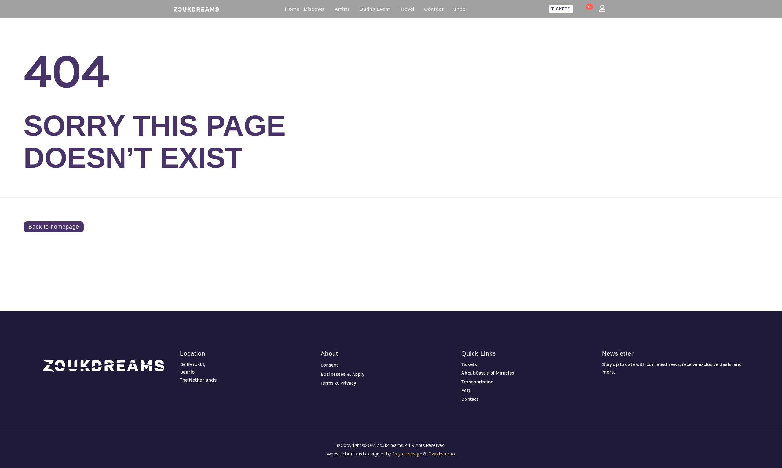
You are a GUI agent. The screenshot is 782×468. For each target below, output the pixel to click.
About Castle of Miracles (487, 373)
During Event (375, 9)
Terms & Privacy (338, 383)
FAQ (465, 390)
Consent (329, 365)
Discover (314, 9)
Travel (407, 9)
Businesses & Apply (342, 374)
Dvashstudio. (441, 454)
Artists (342, 9)
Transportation (477, 382)
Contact (434, 9)
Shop (459, 9)
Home (292, 9)
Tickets (469, 364)
